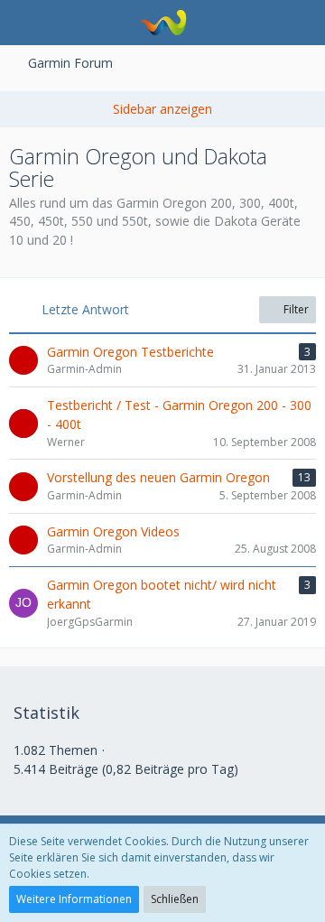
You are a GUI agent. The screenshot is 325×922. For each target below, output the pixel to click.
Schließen (175, 899)
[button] (23, 22)
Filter (295, 309)
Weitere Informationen (74, 899)
